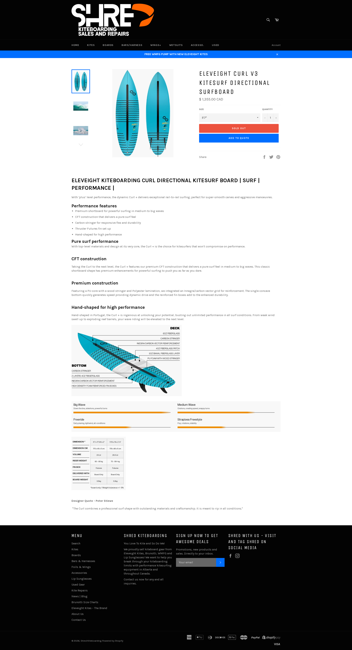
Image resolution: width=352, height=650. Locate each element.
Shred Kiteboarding (91, 640)
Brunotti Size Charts (85, 602)
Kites (75, 549)
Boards (76, 555)
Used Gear (78, 584)
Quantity (267, 109)
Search (76, 543)
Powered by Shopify (112, 640)
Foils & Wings (81, 567)
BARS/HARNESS (132, 45)
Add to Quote (239, 138)
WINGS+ (155, 45)
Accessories (79, 573)
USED (215, 45)
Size (201, 109)
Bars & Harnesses (83, 561)
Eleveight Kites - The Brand (89, 608)
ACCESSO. (197, 45)
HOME (75, 45)
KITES (91, 45)
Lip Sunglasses (82, 578)
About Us (78, 614)
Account (276, 45)
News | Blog (79, 596)
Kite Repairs (80, 590)
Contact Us (79, 620)
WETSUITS (176, 45)
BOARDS (108, 45)
